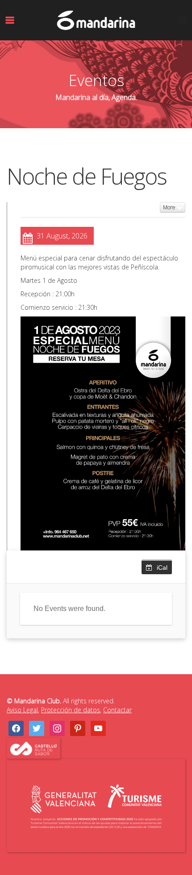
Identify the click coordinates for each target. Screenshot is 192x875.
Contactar (117, 710)
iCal (162, 567)
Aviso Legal (22, 710)
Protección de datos (70, 710)
